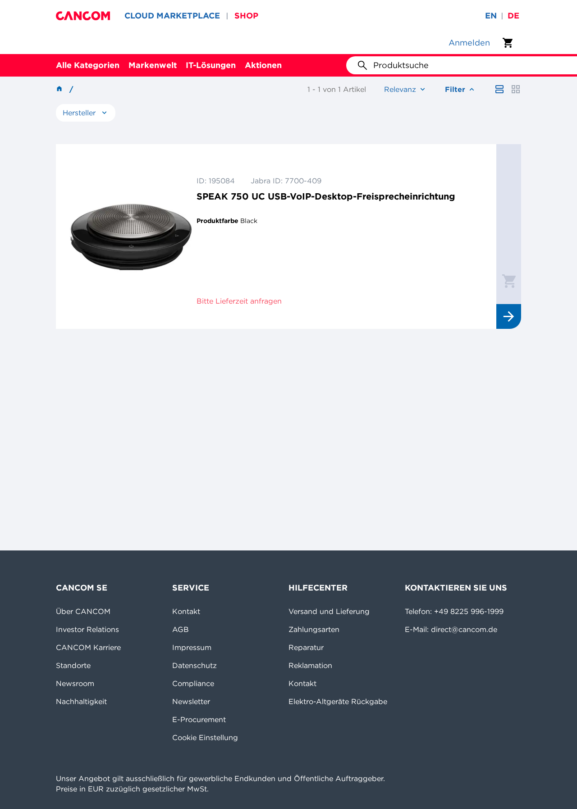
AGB (180, 629)
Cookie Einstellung (205, 737)
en (491, 15)
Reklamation (310, 665)
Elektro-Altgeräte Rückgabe (337, 701)
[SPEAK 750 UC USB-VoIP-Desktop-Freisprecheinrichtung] (130, 236)
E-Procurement (199, 719)
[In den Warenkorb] (509, 280)
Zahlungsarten (313, 629)
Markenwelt (152, 65)
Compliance (193, 683)
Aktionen (263, 65)
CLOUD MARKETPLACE (172, 15)
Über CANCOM (83, 611)
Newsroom (75, 683)
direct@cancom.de (464, 629)
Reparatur (306, 647)
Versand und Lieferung (329, 611)
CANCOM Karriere (88, 647)
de (513, 15)
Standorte (73, 665)
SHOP (246, 15)
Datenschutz (194, 665)
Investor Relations (87, 629)
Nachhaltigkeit (81, 701)
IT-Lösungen (211, 65)
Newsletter (191, 701)
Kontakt (186, 611)
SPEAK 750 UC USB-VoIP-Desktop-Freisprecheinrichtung (326, 196)
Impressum (191, 647)
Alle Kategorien (87, 65)
